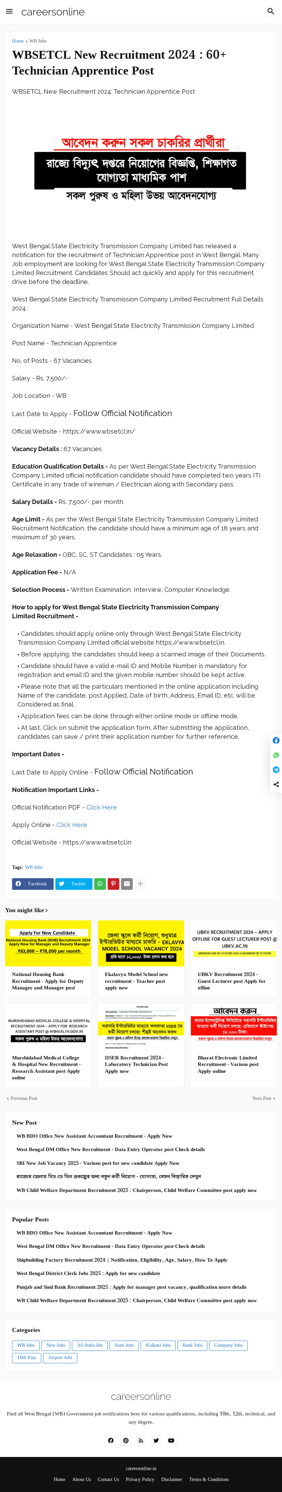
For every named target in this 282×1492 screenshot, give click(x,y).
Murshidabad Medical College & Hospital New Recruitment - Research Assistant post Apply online (46, 1068)
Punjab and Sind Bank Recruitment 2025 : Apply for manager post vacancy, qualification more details (132, 1287)
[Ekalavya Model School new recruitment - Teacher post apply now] (141, 943)
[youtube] (171, 1441)
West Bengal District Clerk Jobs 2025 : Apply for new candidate (88, 1274)
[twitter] (156, 1441)
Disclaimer (171, 1480)
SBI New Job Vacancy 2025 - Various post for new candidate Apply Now (98, 1163)
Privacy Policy (140, 1480)
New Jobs (55, 1345)
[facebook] (111, 1441)
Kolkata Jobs (158, 1345)
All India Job (89, 1345)
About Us (81, 1480)
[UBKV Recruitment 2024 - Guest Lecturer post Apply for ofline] (234, 943)
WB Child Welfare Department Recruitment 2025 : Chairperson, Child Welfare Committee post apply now (137, 1190)
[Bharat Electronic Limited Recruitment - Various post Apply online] (234, 1027)
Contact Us (108, 1480)
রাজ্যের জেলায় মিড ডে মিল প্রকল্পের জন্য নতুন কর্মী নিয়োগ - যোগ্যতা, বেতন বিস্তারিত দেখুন (109, 1177)
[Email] (127, 884)
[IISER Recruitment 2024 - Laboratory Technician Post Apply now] (141, 1027)
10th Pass (26, 1358)
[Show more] (140, 884)
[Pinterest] (113, 884)
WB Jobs (37, 41)
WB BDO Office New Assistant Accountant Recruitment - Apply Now (94, 1136)
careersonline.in (141, 1468)
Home (18, 41)
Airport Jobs (60, 1358)
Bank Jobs (192, 1345)
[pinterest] (126, 1441)
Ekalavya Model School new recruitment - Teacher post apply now (136, 982)
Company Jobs (228, 1345)
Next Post (261, 1098)
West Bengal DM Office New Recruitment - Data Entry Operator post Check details (111, 1150)
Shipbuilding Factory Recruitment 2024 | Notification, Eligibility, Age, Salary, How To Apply (122, 1260)
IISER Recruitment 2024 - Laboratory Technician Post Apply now (136, 1065)
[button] (9, 12)
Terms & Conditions (209, 1480)
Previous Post (24, 1098)
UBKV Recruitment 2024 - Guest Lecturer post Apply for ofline (232, 982)
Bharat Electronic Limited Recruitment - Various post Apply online (228, 1065)
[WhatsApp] (100, 884)
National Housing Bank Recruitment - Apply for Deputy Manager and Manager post (48, 982)
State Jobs (124, 1345)
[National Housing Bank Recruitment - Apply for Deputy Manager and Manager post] (48, 943)
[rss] (141, 1441)
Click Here (101, 807)
